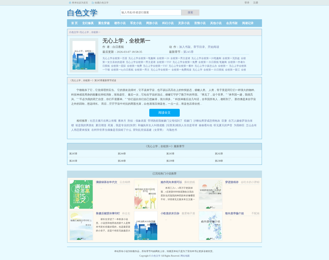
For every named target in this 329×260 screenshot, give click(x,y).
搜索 (190, 12)
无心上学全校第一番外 (182, 65)
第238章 (219, 161)
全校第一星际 (119, 65)
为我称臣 (239, 125)
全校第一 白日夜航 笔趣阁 (213, 62)
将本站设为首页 (80, 2)
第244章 (122, 153)
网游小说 (152, 23)
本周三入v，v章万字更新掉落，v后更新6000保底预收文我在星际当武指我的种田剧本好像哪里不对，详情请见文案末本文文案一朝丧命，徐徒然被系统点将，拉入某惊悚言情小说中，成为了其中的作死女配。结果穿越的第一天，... (178, 199)
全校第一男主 (143, 69)
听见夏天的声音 (223, 125)
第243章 (170, 153)
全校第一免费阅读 (182, 69)
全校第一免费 (135, 65)
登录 (246, 2)
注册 (255, 2)
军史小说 (136, 23)
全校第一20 (163, 58)
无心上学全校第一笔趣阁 (142, 58)
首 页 (74, 23)
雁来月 (122, 120)
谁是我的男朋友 (84, 125)
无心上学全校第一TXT (156, 65)
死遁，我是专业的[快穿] (122, 125)
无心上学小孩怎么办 (206, 65)
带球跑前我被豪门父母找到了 (165, 120)
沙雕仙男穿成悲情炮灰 (206, 120)
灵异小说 (184, 23)
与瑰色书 (171, 129)
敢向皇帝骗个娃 (234, 213)
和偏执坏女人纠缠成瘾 (151, 125)
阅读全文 (164, 112)
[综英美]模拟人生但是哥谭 (181, 125)
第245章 (188, 51)
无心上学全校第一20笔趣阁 (206, 58)
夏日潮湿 (101, 125)
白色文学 (73, 32)
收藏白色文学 (102, 2)
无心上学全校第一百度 (115, 58)
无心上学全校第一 (161, 69)
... (101, 188)
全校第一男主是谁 (180, 58)
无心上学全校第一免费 (185, 62)
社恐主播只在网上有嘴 (103, 120)
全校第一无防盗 (231, 58)
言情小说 (200, 23)
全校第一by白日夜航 (123, 69)
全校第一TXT (164, 62)
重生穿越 (104, 23)
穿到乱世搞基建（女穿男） (149, 129)
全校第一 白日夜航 (214, 69)
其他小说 (216, 23)
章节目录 (199, 46)
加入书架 (185, 46)
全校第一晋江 (233, 69)
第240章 (122, 161)
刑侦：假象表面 (137, 120)
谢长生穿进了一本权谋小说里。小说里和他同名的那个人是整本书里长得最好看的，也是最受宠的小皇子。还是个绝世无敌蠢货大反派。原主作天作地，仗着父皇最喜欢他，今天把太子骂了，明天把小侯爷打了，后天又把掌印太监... (113, 230)
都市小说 (120, 23)
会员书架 (232, 23)
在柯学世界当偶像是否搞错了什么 (111, 129)
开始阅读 (213, 46)
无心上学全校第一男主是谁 (141, 62)
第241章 (73, 161)
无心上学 (198, 69)
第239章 (170, 161)
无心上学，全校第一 (90, 32)
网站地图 (185, 255)
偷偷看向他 (205, 125)
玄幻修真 (88, 23)
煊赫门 (188, 120)
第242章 (219, 153)
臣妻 (224, 120)
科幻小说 (168, 23)
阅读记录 (248, 23)
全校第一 (223, 65)
